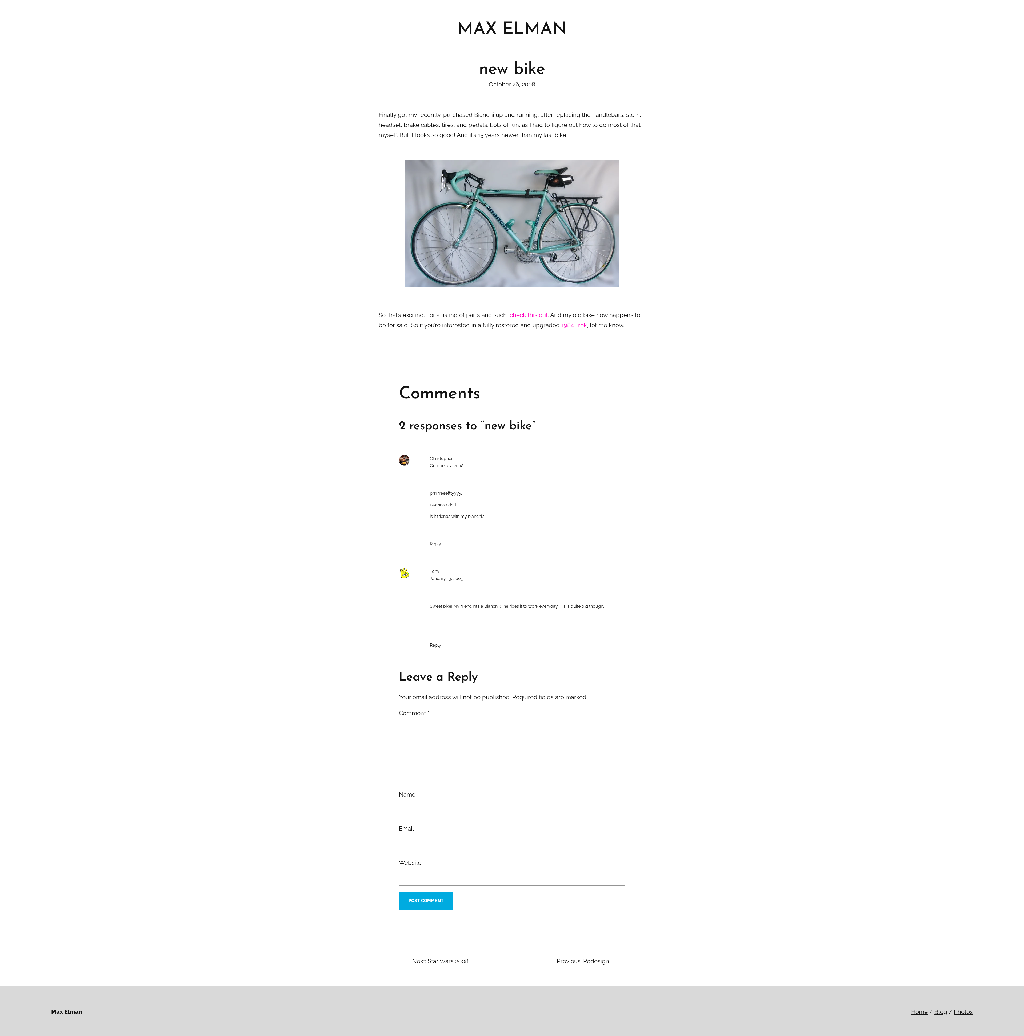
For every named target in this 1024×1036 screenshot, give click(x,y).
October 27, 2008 (446, 465)
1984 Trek (574, 325)
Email (408, 828)
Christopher (441, 458)
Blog (940, 1011)
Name (409, 794)
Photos (963, 1011)
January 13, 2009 (446, 578)
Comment (414, 713)
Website (410, 862)
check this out (529, 314)
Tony (434, 571)
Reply (435, 543)
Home (919, 1011)
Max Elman (66, 1011)
